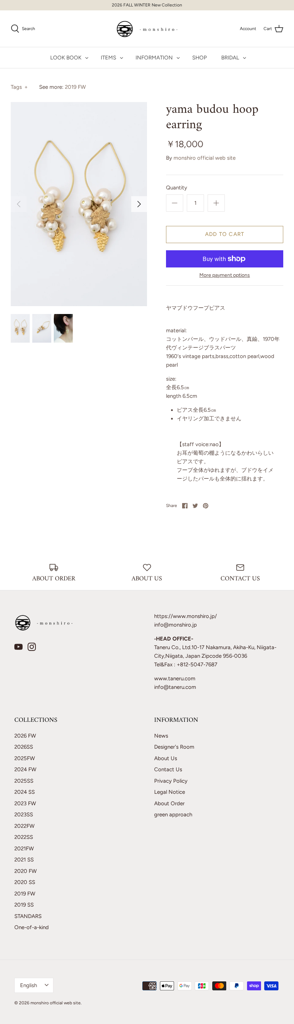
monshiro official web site (205, 158)
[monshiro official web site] (147, 29)
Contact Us (168, 769)
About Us (165, 758)
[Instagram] (32, 647)
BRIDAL (230, 57)
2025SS (23, 781)
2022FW (24, 826)
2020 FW (25, 871)
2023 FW (25, 803)
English (28, 985)
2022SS (23, 837)
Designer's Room (174, 747)
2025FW (24, 758)
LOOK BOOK (65, 57)
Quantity (176, 187)
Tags (19, 87)
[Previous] (19, 204)
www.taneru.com (174, 678)
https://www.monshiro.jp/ (185, 616)
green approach (173, 814)
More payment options (224, 275)
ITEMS (108, 57)
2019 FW (75, 87)
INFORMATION (154, 57)
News (161, 736)
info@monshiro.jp (175, 625)
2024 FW (25, 769)
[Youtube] (18, 647)
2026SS (23, 747)
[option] (79, 204)
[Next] (139, 204)
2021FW (24, 848)
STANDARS (28, 916)
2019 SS (24, 905)
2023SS (23, 814)
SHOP (199, 57)
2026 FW (25, 736)
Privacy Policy (171, 781)
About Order (169, 803)
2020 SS (24, 882)
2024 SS (24, 792)
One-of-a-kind (31, 927)
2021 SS (24, 859)
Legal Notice (169, 792)
